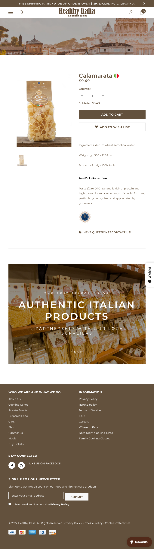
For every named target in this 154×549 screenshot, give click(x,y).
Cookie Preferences (117, 523)
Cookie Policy (94, 523)
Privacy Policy (59, 504)
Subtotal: (85, 103)
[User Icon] (131, 12)
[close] (144, 3)
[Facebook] (11, 465)
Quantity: (85, 88)
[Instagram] (21, 465)
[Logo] (77, 12)
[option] (41, 110)
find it (77, 352)
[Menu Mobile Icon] (10, 12)
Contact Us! (121, 232)
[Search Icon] (21, 12)
